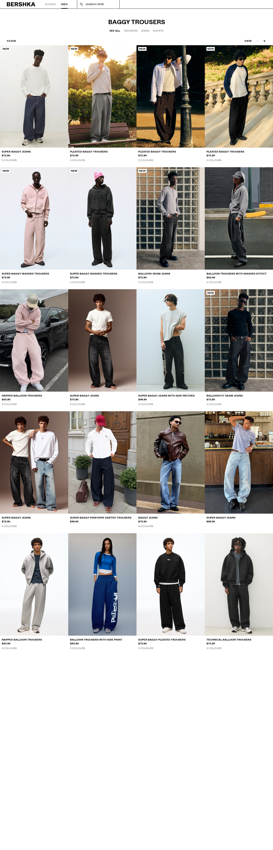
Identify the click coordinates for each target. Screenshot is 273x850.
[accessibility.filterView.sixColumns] (264, 41)
